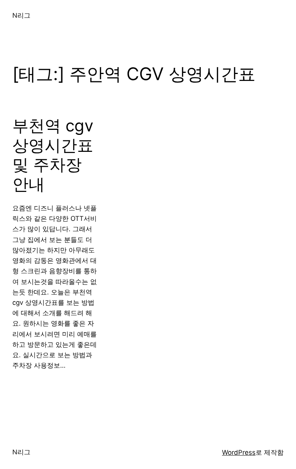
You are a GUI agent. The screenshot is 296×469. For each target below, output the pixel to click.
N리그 (21, 15)
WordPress (239, 452)
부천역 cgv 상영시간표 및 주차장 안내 (52, 154)
